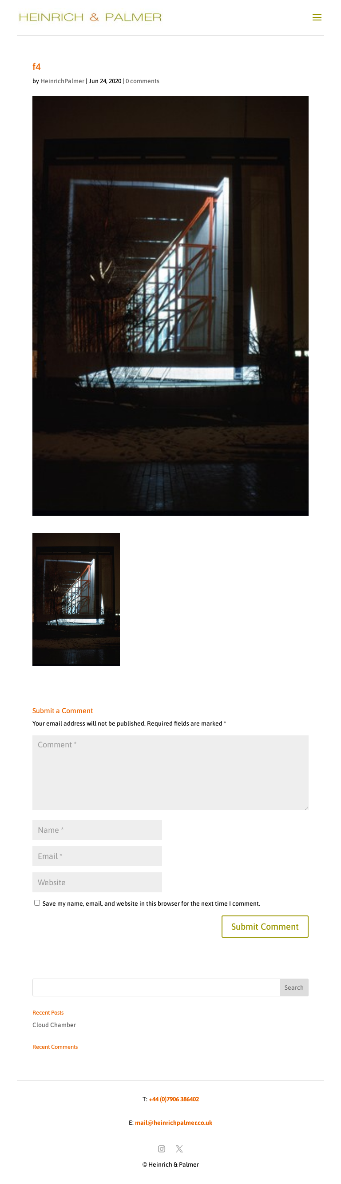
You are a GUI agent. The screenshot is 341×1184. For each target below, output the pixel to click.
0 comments (142, 80)
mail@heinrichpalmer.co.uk (173, 1122)
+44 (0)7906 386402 (174, 1099)
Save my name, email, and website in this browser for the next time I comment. (151, 903)
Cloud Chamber (54, 1024)
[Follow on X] (179, 1149)
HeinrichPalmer (62, 80)
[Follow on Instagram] (162, 1149)
